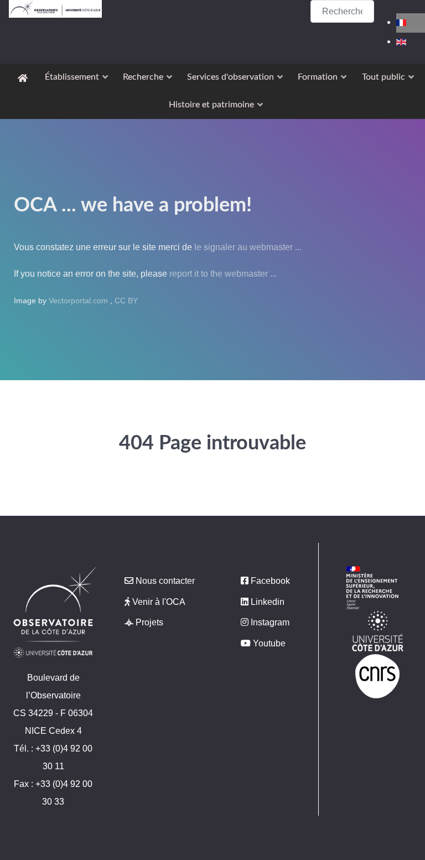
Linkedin (267, 602)
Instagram (270, 622)
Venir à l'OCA (158, 602)
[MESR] (372, 587)
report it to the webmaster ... (223, 273)
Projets (149, 622)
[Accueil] (25, 77)
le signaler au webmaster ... (248, 247)
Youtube (269, 643)
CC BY (126, 300)
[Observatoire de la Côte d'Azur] (55, 9)
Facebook (270, 581)
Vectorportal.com (79, 300)
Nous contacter (165, 581)
